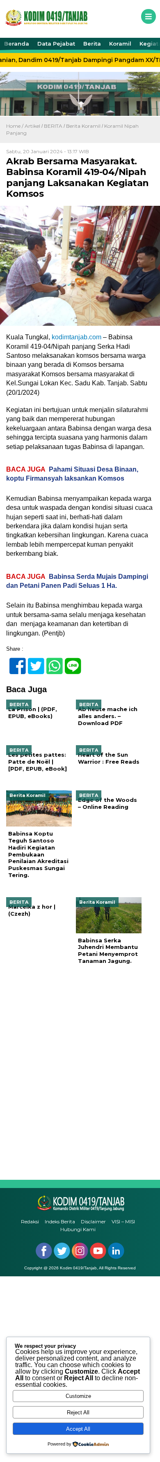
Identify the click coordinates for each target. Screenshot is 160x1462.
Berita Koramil (83, 126)
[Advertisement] (80, 1072)
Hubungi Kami (78, 1229)
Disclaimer (93, 1221)
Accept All (78, 1429)
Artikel (32, 126)
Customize (78, 1396)
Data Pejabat (56, 43)
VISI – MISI (123, 1221)
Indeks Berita (60, 1221)
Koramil (120, 43)
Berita (92, 43)
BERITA (53, 126)
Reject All (78, 1412)
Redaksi (30, 1221)
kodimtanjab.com (76, 337)
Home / (15, 126)
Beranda (16, 43)
